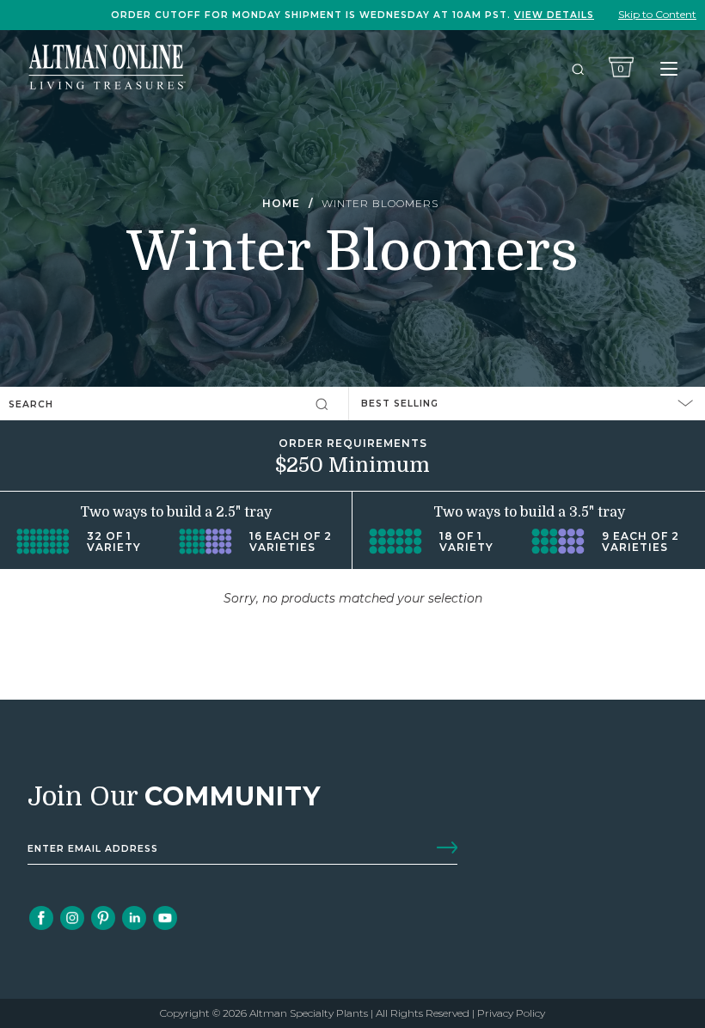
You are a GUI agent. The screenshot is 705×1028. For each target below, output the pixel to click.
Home (281, 203)
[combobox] (116, 403)
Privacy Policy (511, 1013)
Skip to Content (657, 14)
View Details (554, 15)
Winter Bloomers (380, 203)
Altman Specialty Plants (308, 1013)
